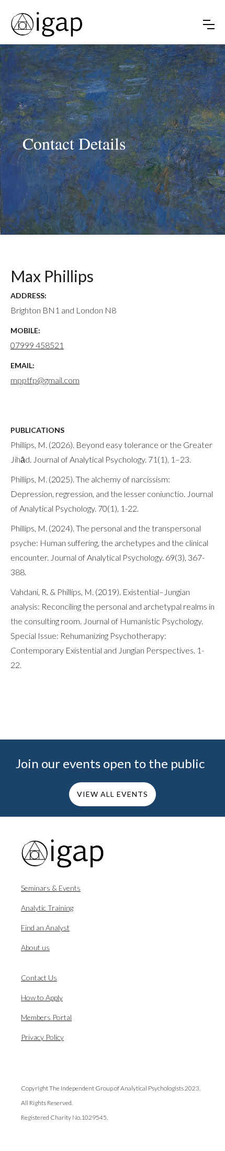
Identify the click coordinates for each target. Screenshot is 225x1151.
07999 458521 (37, 345)
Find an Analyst (45, 927)
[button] (209, 24)
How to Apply (42, 997)
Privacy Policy (42, 1037)
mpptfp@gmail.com (45, 380)
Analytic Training (47, 907)
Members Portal (46, 1017)
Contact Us (39, 977)
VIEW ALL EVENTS (112, 794)
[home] (47, 24)
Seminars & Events (51, 887)
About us (35, 947)
